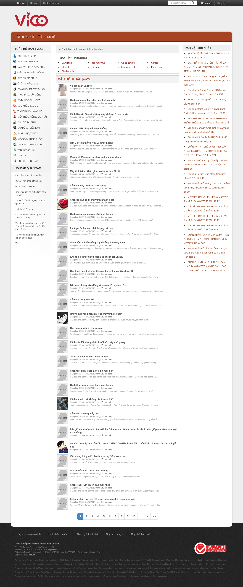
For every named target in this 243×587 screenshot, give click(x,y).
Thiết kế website (51, 3)
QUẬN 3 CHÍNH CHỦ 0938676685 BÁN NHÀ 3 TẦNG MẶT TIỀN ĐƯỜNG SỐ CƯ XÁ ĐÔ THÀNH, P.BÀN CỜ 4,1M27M (205, 151)
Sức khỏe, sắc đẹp (28, 106)
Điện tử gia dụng (27, 78)
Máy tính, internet (28, 61)
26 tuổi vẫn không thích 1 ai (28, 181)
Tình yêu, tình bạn (27, 161)
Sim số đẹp (120, 568)
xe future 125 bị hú (24, 209)
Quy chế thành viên (141, 534)
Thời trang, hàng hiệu (30, 111)
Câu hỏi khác (68, 71)
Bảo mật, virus (98, 63)
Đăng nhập (206, 3)
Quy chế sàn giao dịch (29, 534)
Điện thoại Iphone (106, 568)
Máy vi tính (67, 63)
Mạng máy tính (128, 67)
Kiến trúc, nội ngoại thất (32, 117)
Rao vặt (21, 3)
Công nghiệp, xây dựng (31, 89)
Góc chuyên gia (26, 56)
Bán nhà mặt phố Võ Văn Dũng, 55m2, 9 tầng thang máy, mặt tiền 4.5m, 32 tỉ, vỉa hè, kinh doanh (205, 252)
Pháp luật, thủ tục (28, 133)
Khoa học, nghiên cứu (30, 144)
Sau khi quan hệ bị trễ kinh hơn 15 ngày (30, 193)
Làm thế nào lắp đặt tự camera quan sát (30, 202)
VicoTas (33, 20)
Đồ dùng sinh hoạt (28, 100)
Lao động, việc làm (28, 128)
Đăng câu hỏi (25, 36)
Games (154, 63)
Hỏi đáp (34, 3)
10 (134, 516)
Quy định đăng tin (115, 534)
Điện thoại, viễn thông (30, 72)
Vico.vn (31, 555)
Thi (17, 243)
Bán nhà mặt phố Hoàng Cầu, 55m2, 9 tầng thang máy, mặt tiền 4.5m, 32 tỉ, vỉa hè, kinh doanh (207, 187)
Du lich (21, 155)
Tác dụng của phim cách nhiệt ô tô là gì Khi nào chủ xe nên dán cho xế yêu (30, 226)
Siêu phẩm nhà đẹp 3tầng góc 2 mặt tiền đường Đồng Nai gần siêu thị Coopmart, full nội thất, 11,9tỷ (207, 80)
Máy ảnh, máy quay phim (31, 67)
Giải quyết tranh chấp (88, 534)
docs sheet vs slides (25, 186)
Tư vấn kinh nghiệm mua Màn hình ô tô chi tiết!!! (29, 236)
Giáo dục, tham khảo (29, 139)
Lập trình (95, 67)
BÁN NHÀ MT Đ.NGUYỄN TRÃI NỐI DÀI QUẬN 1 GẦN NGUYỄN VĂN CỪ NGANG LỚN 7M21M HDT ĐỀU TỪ (206, 67)
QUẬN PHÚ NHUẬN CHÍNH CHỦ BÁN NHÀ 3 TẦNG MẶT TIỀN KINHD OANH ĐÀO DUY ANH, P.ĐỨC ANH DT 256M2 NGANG (205, 266)
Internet (65, 67)
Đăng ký (221, 3)
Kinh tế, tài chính (27, 122)
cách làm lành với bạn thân (28, 175)
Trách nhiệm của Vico (58, 534)
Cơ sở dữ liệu (128, 63)
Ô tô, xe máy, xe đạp (28, 83)
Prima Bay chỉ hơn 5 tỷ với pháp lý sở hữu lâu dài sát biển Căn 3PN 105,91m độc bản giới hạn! (206, 164)
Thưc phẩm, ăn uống (29, 95)
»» (154, 516)
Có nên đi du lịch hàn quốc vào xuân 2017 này (30, 216)
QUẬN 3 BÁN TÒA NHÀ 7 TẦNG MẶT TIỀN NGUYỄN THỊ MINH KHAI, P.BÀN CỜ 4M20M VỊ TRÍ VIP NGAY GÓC (206, 239)
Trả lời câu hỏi (47, 36)
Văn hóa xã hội (26, 150)
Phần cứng (156, 67)
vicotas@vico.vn (50, 550)
